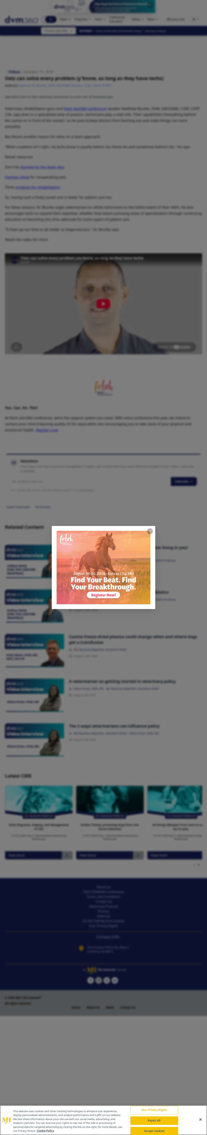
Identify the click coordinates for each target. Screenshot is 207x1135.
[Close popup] (150, 531)
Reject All (154, 1120)
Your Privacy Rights (154, 1110)
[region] (103, 1120)
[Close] (200, 1119)
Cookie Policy (45, 1131)
